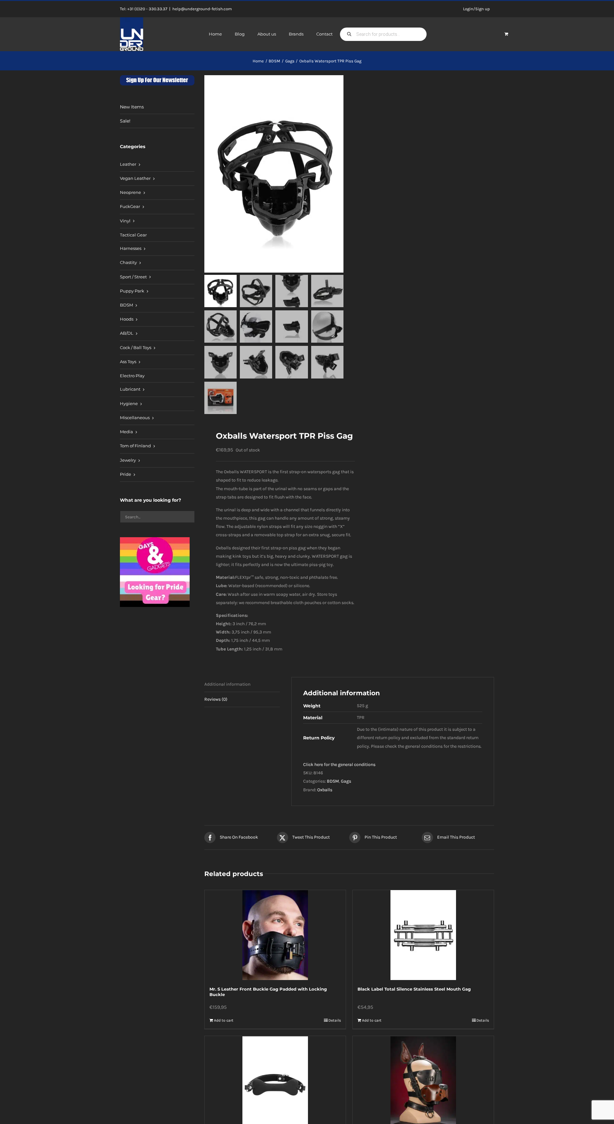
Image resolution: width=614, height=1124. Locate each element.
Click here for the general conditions (339, 764)
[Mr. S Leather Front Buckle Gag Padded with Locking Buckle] (275, 935)
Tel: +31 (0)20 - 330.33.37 (143, 8)
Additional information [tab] (227, 684)
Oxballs (324, 790)
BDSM (333, 781)
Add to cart (223, 1020)
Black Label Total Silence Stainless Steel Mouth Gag (414, 989)
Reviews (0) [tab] (215, 699)
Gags (346, 781)
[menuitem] (157, 165)
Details (334, 1020)
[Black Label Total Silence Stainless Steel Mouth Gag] (423, 935)
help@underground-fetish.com (202, 8)
